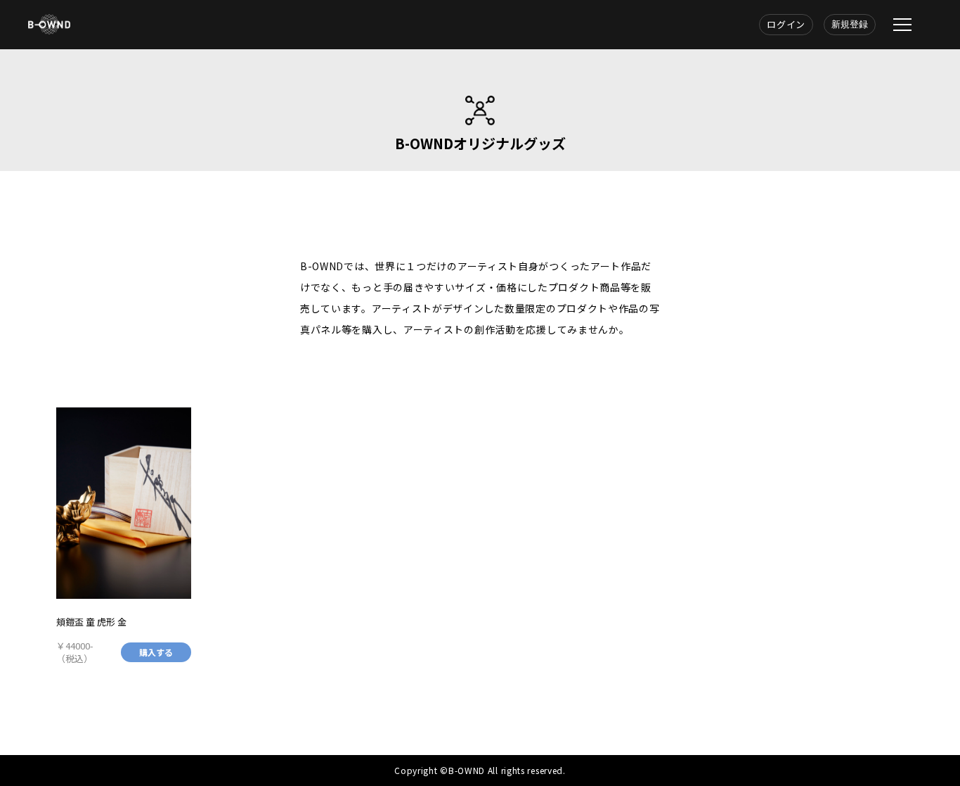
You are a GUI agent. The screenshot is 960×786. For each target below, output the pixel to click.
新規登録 (849, 24)
